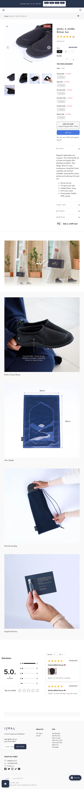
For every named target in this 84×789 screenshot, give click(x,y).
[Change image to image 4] (22, 78)
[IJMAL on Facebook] (5, 769)
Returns (60, 211)
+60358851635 (12, 763)
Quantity (59, 56)
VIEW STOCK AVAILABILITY (65, 64)
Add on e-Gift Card (70, 224)
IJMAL (17, 783)
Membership (56, 733)
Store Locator (56, 738)
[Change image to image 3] (9, 78)
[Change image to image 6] (47, 78)
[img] (64, 36)
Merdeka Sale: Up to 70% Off (30, 4)
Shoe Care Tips (57, 740)
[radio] (59, 51)
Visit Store (61, 77)
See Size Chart (73, 47)
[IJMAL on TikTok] (16, 769)
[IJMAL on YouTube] (19, 769)
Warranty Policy (57, 742)
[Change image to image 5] (34, 78)
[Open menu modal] (3, 10)
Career (38, 736)
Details (60, 148)
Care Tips (61, 205)
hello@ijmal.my (12, 761)
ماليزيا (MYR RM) (17, 778)
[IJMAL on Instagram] (12, 769)
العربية (7, 778)
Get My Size (56, 736)
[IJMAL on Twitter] (9, 769)
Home (6, 16)
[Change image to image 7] (9, 90)
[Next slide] (49, 47)
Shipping (60, 217)
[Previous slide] (8, 47)
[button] (28, 663)
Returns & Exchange (55, 746)
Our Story (39, 733)
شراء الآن (68, 132)
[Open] (5, 783)
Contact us (10, 766)
